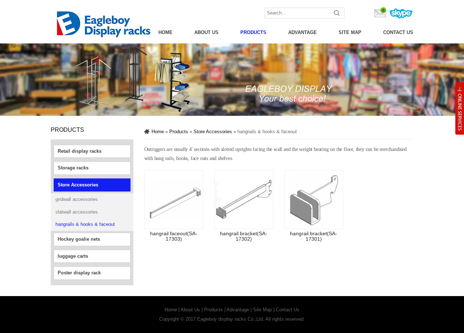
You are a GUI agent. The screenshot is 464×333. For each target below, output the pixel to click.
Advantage (302, 32)
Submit (337, 13)
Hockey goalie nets (79, 239)
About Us (206, 32)
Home (165, 32)
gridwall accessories (76, 199)
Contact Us (398, 32)
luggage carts (73, 256)
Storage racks (73, 167)
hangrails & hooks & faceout (85, 224)
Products (253, 32)
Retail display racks (80, 151)
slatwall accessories (76, 212)
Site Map (350, 32)
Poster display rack (79, 272)
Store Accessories (78, 184)
